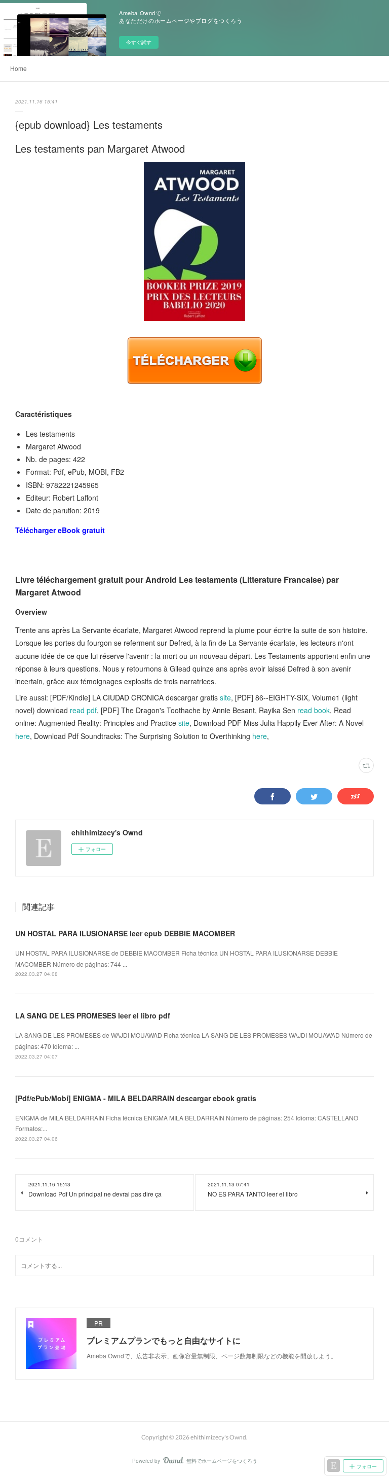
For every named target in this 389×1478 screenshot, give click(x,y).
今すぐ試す (138, 42)
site (225, 697)
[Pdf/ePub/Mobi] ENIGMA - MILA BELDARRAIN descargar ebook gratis (135, 1098)
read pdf (83, 710)
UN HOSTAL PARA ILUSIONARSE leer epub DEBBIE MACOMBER (125, 933)
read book (313, 710)
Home (18, 68)
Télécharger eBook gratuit (60, 530)
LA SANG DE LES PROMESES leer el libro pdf (92, 1015)
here (22, 736)
